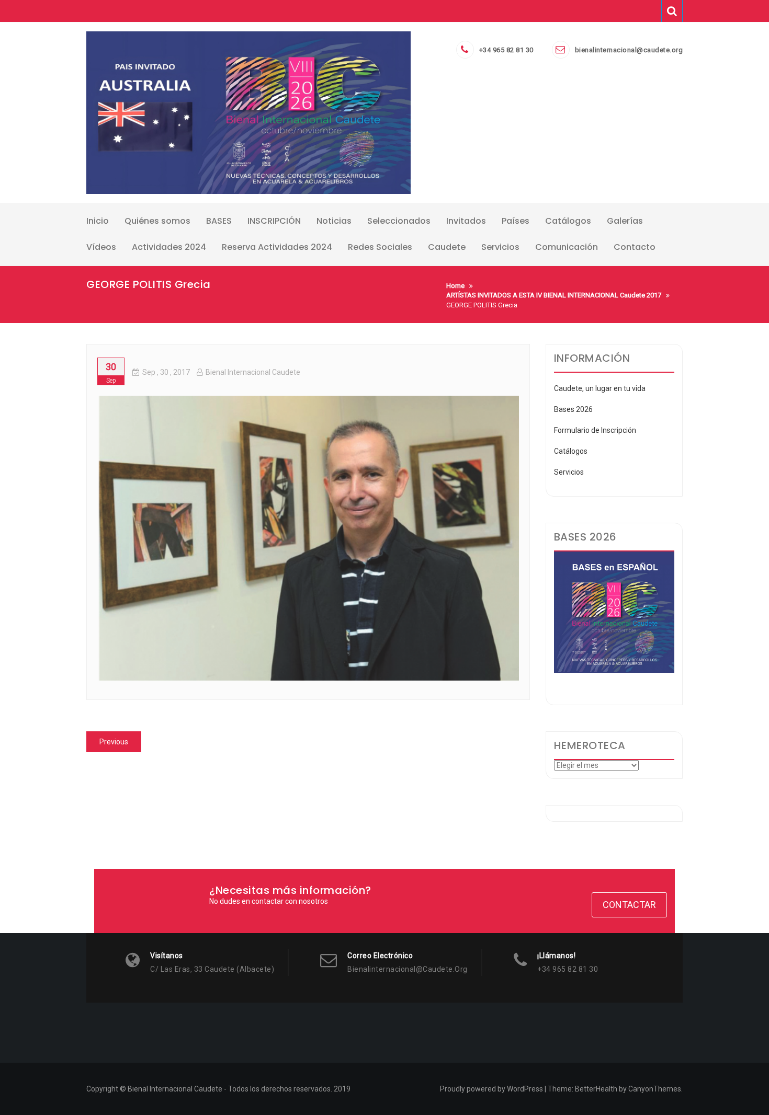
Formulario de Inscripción (595, 430)
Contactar (629, 904)
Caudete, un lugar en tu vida (600, 388)
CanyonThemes (654, 1089)
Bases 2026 (573, 409)
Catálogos (570, 451)
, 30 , (166, 372)
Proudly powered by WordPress (491, 1089)
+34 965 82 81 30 (506, 50)
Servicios (569, 472)
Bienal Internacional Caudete (253, 372)
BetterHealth (596, 1089)
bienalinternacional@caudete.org (629, 50)
